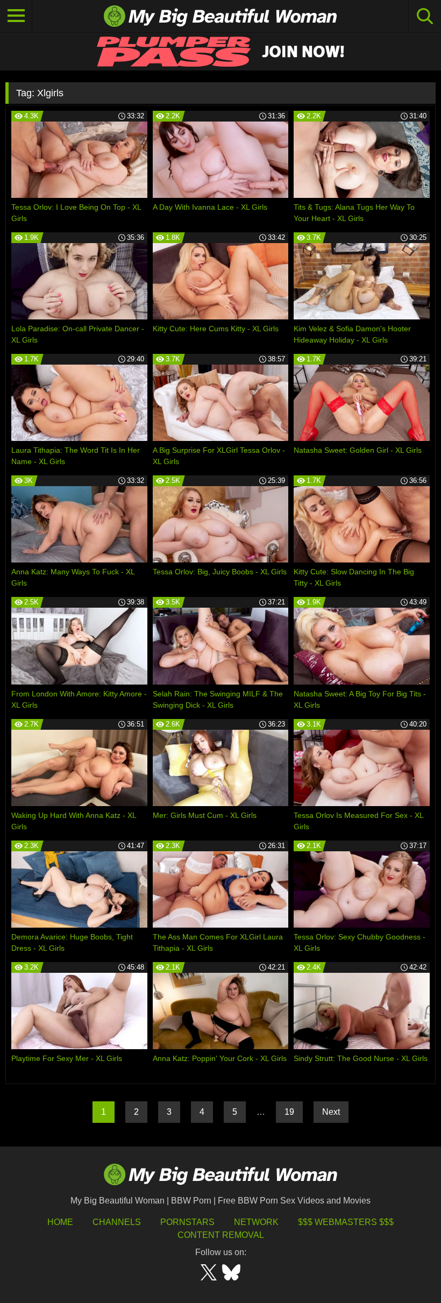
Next (331, 1111)
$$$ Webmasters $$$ (346, 1222)
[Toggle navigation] (16, 16)
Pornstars (187, 1222)
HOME (60, 1222)
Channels (117, 1222)
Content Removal (220, 1235)
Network (256, 1222)
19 (289, 1111)
